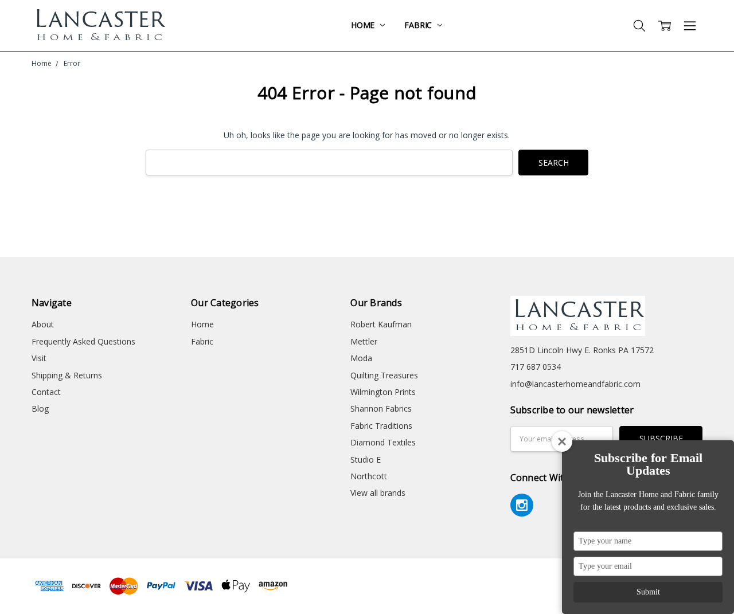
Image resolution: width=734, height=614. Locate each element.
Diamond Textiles (383, 442)
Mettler (363, 341)
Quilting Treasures (384, 375)
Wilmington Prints (383, 391)
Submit (648, 592)
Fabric (419, 24)
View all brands (377, 492)
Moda (361, 358)
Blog (40, 408)
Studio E (365, 459)
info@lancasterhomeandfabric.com (575, 383)
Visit (39, 358)
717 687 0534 (535, 366)
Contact (46, 391)
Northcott (368, 476)
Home (364, 24)
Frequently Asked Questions (83, 341)
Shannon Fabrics (381, 408)
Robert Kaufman (381, 324)
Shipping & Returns (67, 375)
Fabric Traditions (381, 425)
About (43, 324)
